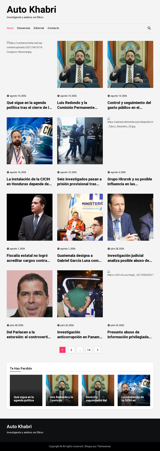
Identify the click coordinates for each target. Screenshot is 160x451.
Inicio (10, 28)
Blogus (88, 446)
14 (88, 350)
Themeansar (104, 446)
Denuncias (23, 28)
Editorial (39, 28)
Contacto (53, 28)
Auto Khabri (31, 9)
